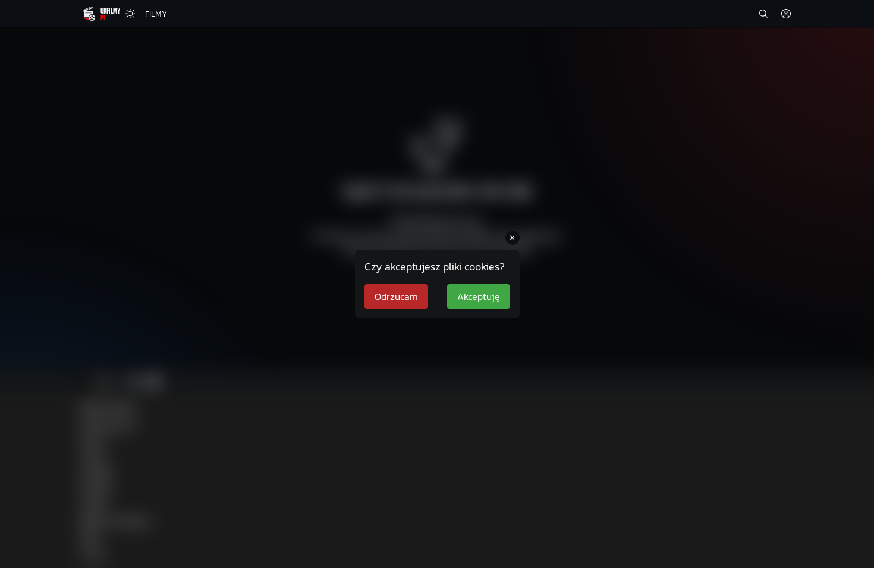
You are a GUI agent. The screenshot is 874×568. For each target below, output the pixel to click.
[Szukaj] (763, 14)
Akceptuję (478, 296)
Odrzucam (396, 296)
